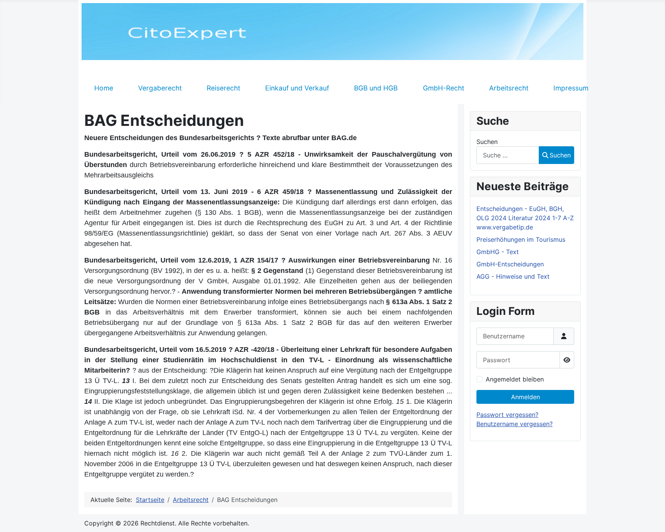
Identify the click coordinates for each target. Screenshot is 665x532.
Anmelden (525, 397)
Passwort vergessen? (507, 414)
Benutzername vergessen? (514, 424)
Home (103, 88)
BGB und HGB (376, 88)
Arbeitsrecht (508, 88)
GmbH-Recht (443, 88)
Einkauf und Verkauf (297, 88)
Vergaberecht (160, 88)
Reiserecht (223, 88)
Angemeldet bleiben (515, 379)
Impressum (570, 88)
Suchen (487, 142)
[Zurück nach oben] (651, 518)
